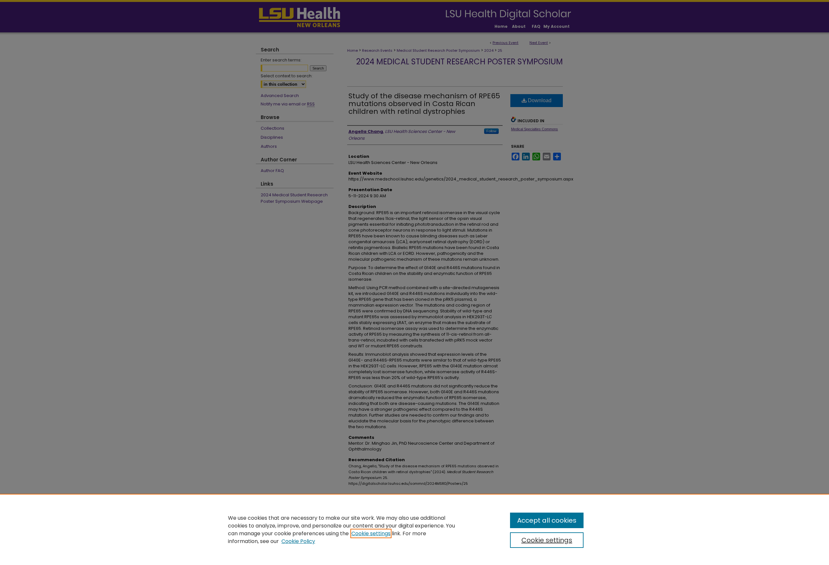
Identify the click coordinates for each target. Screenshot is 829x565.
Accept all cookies (546, 520)
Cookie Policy (298, 541)
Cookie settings (371, 533)
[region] (414, 529)
